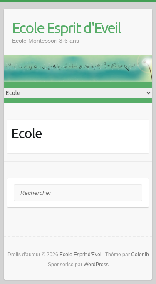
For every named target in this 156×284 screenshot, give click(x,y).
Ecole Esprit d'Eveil (66, 27)
